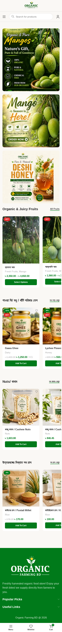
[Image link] (31, 566)
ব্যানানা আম (10, 267)
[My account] (58, 16)
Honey (48, 352)
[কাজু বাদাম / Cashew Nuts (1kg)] (20, 407)
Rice (7, 514)
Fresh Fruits (11, 271)
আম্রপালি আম (51, 266)
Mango (22, 271)
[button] (21, 363)
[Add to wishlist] (36, 219)
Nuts (7, 433)
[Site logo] (31, 5)
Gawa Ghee (11, 348)
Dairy (7, 352)
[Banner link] (31, 120)
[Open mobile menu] (4, 16)
